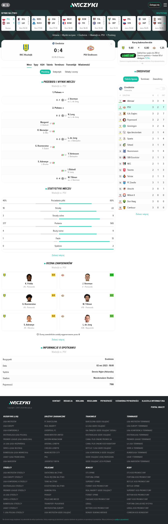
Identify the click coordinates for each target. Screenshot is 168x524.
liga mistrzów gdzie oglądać (57, 512)
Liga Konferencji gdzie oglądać (100, 452)
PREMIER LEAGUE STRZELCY (14, 490)
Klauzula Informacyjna (153, 400)
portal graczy (158, 407)
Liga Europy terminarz (137, 426)
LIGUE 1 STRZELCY (10, 508)
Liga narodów (9, 461)
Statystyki (57, 71)
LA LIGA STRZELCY (10, 495)
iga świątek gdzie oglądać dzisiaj (101, 430)
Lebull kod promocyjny (138, 508)
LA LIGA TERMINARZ (135, 443)
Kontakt (56, 400)
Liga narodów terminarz (138, 461)
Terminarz (59, 64)
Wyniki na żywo (9, 13)
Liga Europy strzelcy (13, 477)
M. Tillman (72, 177)
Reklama (80, 400)
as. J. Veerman (74, 179)
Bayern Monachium (53, 439)
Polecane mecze (51, 499)
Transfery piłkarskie (54, 503)
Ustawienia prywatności (127, 400)
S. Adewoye (43, 161)
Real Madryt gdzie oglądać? (99, 490)
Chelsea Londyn (51, 448)
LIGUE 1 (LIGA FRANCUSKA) (14, 457)
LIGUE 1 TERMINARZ (135, 457)
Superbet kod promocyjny (139, 490)
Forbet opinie (92, 495)
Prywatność (106, 400)
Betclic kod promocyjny (138, 481)
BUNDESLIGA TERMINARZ (137, 452)
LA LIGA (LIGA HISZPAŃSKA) (14, 443)
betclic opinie (133, 486)
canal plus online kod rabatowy (101, 443)
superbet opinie (93, 481)
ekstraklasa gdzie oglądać (98, 435)
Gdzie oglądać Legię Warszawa (100, 457)
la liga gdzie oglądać (95, 426)
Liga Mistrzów (9, 421)
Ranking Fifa (50, 490)
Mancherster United (53, 435)
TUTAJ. (147, 58)
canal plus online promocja (99, 439)
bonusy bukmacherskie (96, 512)
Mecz (29, 64)
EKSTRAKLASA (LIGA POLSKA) (15, 435)
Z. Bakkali (45, 124)
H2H (42, 64)
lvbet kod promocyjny (137, 499)
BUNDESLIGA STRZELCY (12, 503)
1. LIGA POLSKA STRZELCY (13, 512)
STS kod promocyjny (136, 472)
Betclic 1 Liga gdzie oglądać (98, 448)
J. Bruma (44, 164)
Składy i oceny (71, 71)
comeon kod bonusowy (137, 512)
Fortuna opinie (92, 477)
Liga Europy (8, 426)
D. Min (45, 132)
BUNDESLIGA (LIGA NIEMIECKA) (15, 452)
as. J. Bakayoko (74, 140)
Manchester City (52, 452)
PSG (46, 457)
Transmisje (71, 64)
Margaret (44, 122)
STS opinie (90, 472)
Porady (47, 495)
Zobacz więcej (58, 255)
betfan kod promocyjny (138, 495)
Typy (36, 64)
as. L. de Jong (73, 101)
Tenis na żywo (50, 481)
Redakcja (68, 400)
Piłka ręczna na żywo (54, 477)
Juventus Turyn (51, 461)
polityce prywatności (122, 519)
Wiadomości (84, 64)
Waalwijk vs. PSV (97, 35)
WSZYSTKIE (161, 13)
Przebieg (45, 71)
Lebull (88, 503)
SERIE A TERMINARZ (135, 448)
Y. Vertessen (73, 153)
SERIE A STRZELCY (10, 499)
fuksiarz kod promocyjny (98, 499)
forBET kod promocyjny (97, 486)
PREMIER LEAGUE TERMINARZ (139, 439)
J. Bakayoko (73, 156)
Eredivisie (83, 35)
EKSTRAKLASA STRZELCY (13, 486)
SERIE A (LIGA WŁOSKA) (12, 448)
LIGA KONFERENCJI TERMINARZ (139, 430)
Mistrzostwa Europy (54, 508)
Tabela (49, 64)
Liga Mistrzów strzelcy (14, 472)
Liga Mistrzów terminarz (138, 421)
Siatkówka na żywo (53, 472)
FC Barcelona (50, 421)
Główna (55, 35)
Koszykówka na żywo (54, 486)
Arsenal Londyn (51, 443)
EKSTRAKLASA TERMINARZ (137, 435)
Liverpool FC (50, 430)
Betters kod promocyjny (97, 508)
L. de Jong (72, 138)
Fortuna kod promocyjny (139, 477)
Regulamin (92, 400)
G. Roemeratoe (42, 145)
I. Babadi (72, 169)
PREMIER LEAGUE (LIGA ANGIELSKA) (17, 439)
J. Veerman (73, 98)
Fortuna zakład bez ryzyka (140, 503)
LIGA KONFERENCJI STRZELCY (15, 481)
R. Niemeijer (42, 130)
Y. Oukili (45, 148)
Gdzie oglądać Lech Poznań (98, 461)
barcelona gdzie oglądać (97, 421)
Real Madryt (50, 426)
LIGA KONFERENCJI (11, 430)
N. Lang (71, 114)
